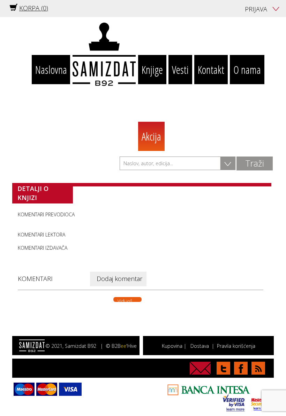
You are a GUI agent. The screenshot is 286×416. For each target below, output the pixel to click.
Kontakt (211, 69)
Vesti (180, 69)
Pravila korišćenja (236, 346)
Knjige (152, 69)
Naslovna (51, 69)
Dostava (199, 346)
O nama (247, 69)
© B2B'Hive (121, 346)
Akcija (151, 136)
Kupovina (172, 346)
